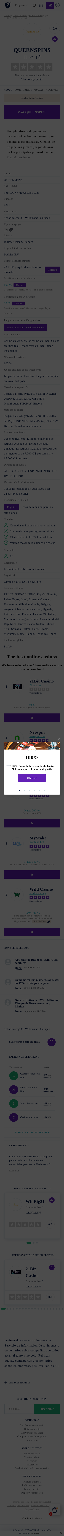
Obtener (32, 778)
